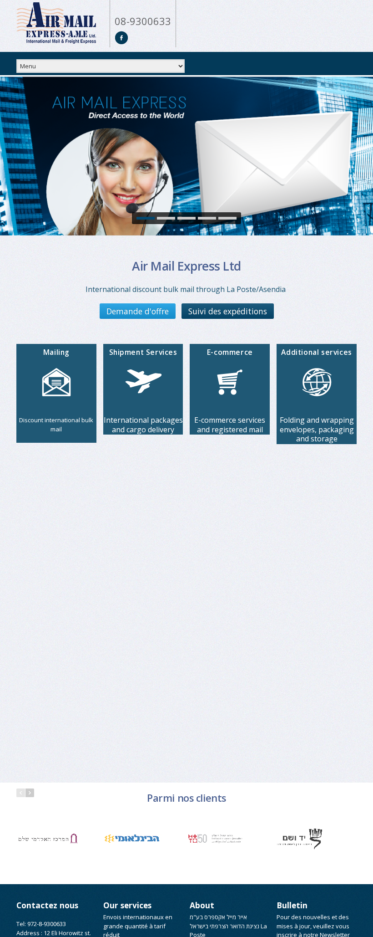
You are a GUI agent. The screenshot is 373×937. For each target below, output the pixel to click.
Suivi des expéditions (227, 311)
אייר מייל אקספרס (225, 917)
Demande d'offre (137, 311)
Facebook (122, 38)
